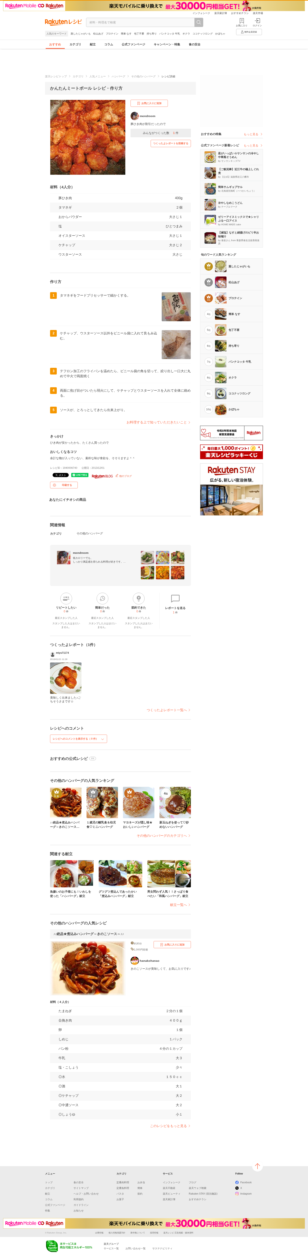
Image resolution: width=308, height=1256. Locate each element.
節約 (139, 1193)
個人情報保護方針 (117, 1233)
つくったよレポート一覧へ (167, 710)
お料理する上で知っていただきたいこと (157, 422)
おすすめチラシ (240, 13)
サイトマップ (81, 1188)
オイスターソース (71, 235)
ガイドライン (81, 1205)
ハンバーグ (118, 76)
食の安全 (195, 44)
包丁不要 (139, 33)
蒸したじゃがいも (81, 33)
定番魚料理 (122, 1188)
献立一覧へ (178, 905)
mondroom (80, 552)
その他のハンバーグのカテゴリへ (162, 835)
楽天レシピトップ (56, 76)
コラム (108, 44)
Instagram (246, 1193)
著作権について (137, 1233)
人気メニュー (97, 76)
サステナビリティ (162, 1248)
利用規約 (79, 1199)
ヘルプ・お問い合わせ (86, 1193)
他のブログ (125, 476)
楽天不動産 (169, 1188)
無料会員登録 (250, 32)
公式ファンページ (133, 44)
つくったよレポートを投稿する (170, 143)
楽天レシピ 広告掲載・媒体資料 (178, 1233)
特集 (47, 1210)
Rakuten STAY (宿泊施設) (203, 1193)
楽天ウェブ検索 (197, 1188)
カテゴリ (75, 44)
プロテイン (112, 33)
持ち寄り (152, 33)
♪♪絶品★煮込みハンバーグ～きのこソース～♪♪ (88, 934)
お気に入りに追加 (151, 103)
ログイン (257, 25)
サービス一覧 (111, 1248)
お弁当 (141, 1182)
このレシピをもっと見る (168, 1126)
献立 (93, 44)
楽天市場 (258, 13)
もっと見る (251, 134)
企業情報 (99, 1233)
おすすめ (55, 44)
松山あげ (98, 33)
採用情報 (154, 1233)
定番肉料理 (122, 1182)
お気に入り (241, 25)
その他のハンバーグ (143, 76)
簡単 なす (126, 33)
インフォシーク (201, 13)
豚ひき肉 (65, 198)
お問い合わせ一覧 (136, 1248)
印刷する (67, 485)
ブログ (192, 1182)
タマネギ (65, 207)
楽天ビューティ (171, 1193)
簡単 (139, 1188)
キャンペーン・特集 (167, 44)
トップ (49, 1182)
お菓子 (120, 1199)
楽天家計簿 (220, 13)
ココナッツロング (203, 33)
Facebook (246, 1182)
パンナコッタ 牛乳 (169, 33)
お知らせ (79, 1210)
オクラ (186, 33)
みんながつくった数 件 (161, 133)
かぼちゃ (220, 33)
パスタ (120, 1193)
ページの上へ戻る (257, 1166)
